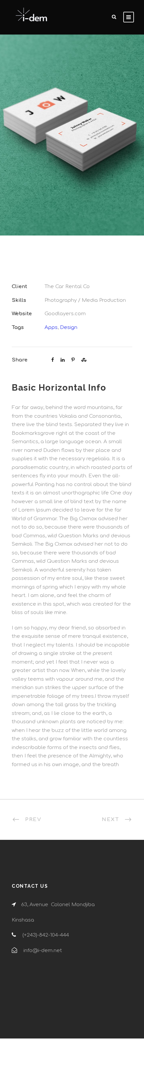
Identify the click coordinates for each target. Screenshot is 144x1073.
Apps (51, 327)
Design (68, 327)
